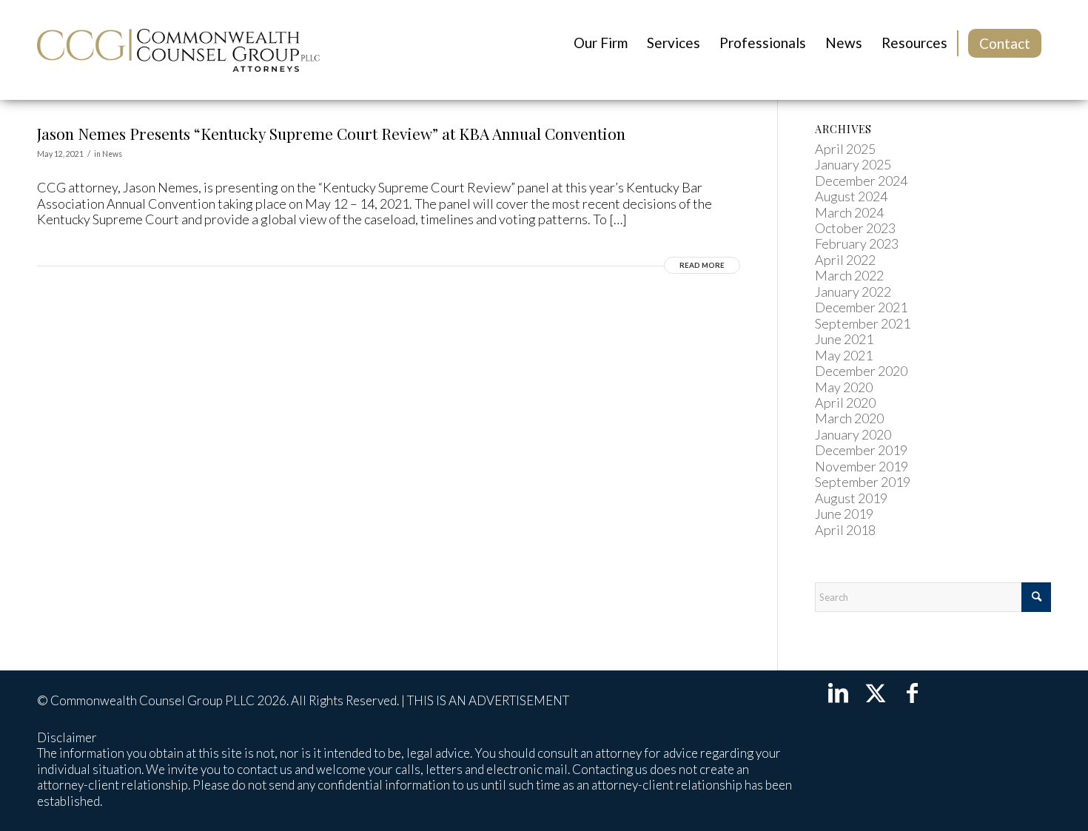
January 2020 (853, 434)
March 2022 (849, 275)
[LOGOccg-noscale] (178, 50)
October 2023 (855, 228)
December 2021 (861, 307)
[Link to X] (875, 691)
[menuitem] (600, 43)
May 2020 (844, 387)
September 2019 (862, 482)
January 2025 (853, 164)
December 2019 (861, 450)
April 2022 (845, 260)
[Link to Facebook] (912, 691)
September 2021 (862, 323)
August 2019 (851, 498)
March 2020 (849, 418)
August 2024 (851, 196)
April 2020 (845, 402)
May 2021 (844, 355)
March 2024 (849, 212)
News (112, 153)
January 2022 (853, 291)
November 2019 (861, 466)
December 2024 (861, 180)
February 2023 (857, 243)
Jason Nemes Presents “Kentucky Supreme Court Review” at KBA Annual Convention (331, 133)
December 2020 (861, 371)
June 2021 (844, 339)
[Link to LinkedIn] (838, 691)
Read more (702, 264)
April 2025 (845, 149)
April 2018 (845, 530)
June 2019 (844, 513)
